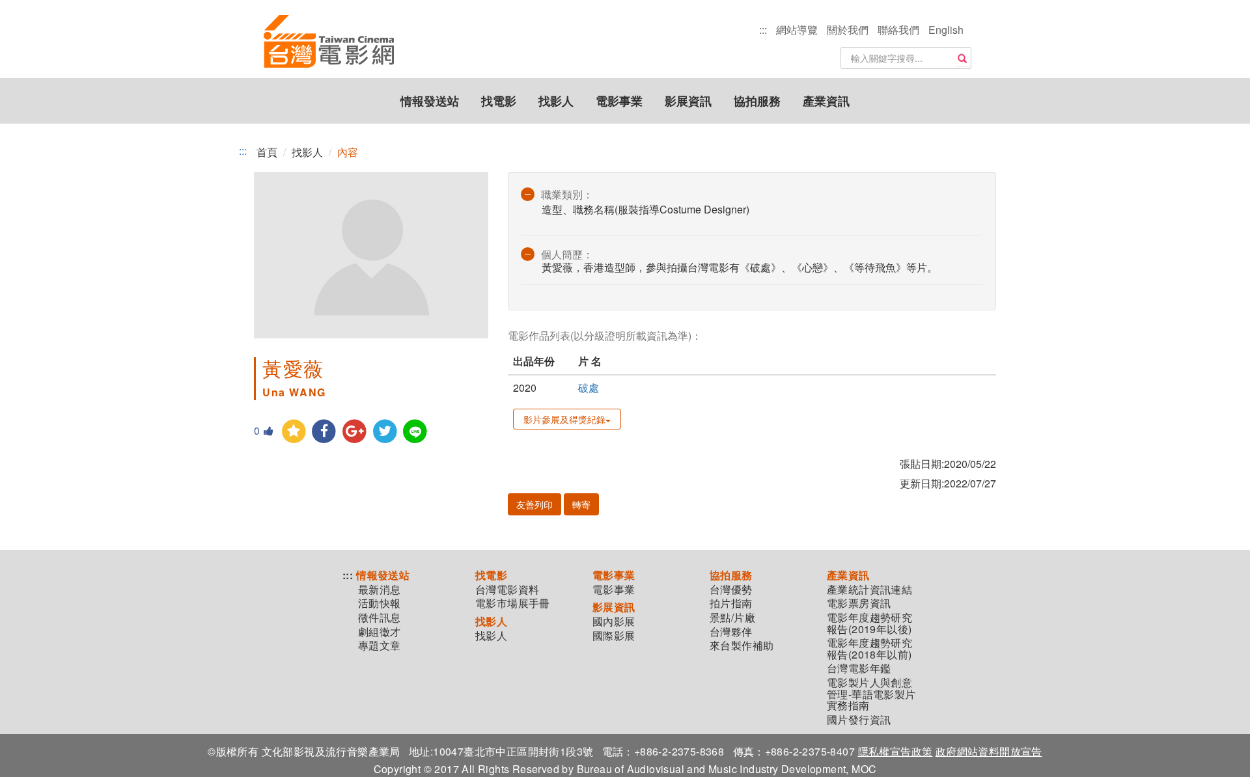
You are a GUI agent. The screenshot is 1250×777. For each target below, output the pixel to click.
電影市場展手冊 (512, 603)
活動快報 (379, 603)
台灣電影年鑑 (859, 668)
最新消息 (379, 589)
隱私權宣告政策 (895, 751)
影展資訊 (688, 100)
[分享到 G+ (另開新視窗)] (354, 432)
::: (763, 29)
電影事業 (619, 100)
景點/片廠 (732, 617)
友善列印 (534, 504)
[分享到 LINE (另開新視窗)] (416, 432)
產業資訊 (826, 100)
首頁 (267, 151)
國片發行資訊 (859, 720)
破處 (588, 387)
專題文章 (379, 645)
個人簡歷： (567, 254)
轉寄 (581, 504)
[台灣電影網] (329, 42)
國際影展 (613, 636)
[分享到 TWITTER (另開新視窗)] (385, 432)
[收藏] (294, 432)
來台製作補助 (741, 645)
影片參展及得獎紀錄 (564, 419)
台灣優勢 (731, 589)
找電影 (498, 100)
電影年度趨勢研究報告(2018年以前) (869, 648)
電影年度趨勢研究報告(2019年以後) (869, 623)
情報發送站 (429, 100)
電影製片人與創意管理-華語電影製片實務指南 (871, 694)
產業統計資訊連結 (869, 589)
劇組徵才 (379, 632)
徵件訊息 (379, 617)
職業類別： (567, 194)
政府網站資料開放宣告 (989, 751)
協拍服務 (757, 100)
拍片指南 (731, 603)
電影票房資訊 (859, 603)
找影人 (556, 100)
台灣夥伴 (731, 632)
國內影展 (613, 621)
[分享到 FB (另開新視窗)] (325, 432)
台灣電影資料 (507, 589)
